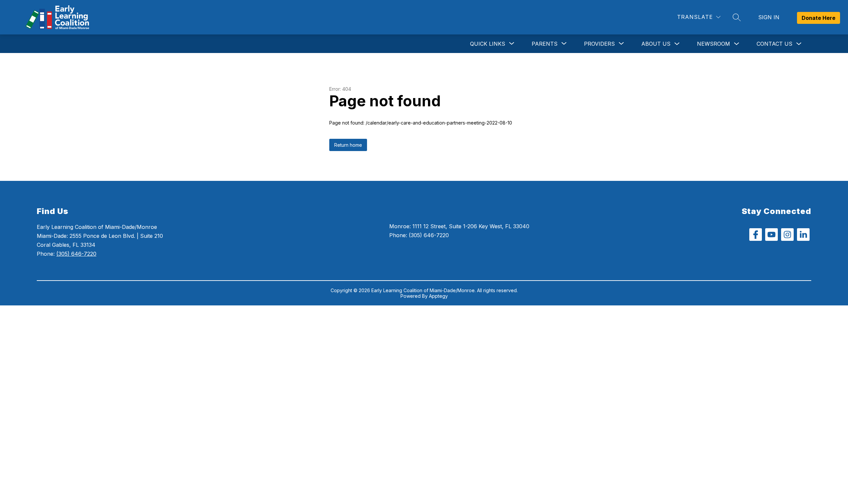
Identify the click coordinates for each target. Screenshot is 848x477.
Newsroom (713, 43)
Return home (348, 145)
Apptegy (438, 296)
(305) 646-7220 (76, 253)
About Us (655, 43)
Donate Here (818, 18)
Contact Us (774, 43)
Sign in (768, 17)
